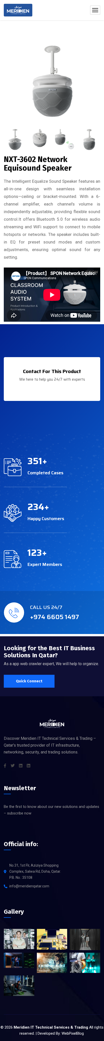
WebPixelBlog (73, 1033)
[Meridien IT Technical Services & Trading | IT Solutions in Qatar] (18, 10)
